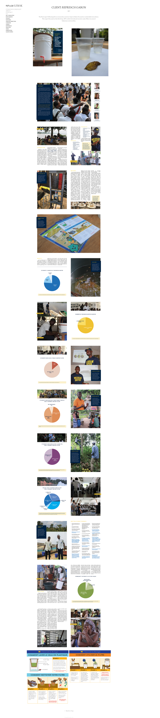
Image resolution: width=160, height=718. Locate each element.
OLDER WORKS (9, 32)
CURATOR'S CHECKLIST (13, 9)
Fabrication (9, 30)
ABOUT (8, 11)
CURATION (8, 23)
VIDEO (7, 29)
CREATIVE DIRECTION (11, 21)
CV (7, 14)
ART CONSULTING (10, 15)
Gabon (7, 24)
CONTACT (9, 12)
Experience (9, 26)
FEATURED (8, 20)
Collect (8, 18)
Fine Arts (8, 27)
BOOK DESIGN (9, 17)
